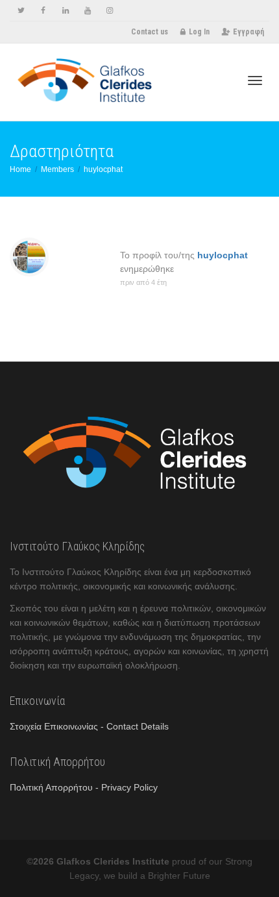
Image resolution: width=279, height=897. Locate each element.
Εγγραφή (248, 31)
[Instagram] (109, 10)
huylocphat (222, 255)
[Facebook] (43, 10)
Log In (199, 31)
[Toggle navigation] (255, 80)
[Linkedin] (65, 10)
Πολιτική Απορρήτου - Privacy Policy (84, 787)
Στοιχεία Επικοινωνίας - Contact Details (89, 726)
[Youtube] (87, 10)
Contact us (149, 31)
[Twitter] (21, 10)
